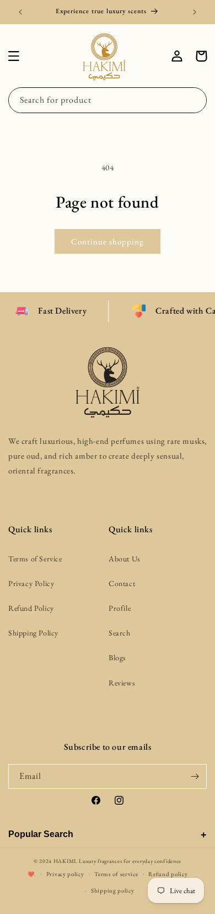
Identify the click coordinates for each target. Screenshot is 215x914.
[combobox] (107, 100)
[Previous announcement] (20, 12)
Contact (122, 583)
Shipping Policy (33, 633)
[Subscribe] (194, 776)
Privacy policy (65, 874)
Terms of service (116, 874)
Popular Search (40, 834)
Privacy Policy (31, 583)
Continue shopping (107, 241)
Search (120, 633)
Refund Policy (31, 608)
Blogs (117, 657)
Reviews (122, 683)
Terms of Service (35, 559)
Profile (120, 608)
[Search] (194, 100)
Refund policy (167, 874)
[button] (14, 56)
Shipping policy (113, 890)
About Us (125, 559)
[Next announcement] (194, 12)
